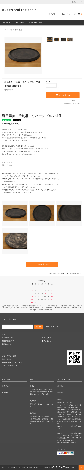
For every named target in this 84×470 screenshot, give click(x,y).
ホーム (4, 30)
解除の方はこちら (52, 326)
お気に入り (11, 90)
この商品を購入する (42, 264)
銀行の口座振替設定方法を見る (66, 442)
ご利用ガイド (7, 23)
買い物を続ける (74, 273)
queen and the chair (19, 10)
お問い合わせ (19, 23)
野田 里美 (18, 30)
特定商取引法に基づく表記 (72, 103)
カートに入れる (64, 95)
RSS (3, 359)
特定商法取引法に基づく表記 (12, 362)
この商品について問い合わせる (56, 273)
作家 (10, 30)
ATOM (9, 359)
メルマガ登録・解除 (34, 23)
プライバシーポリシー (10, 365)
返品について (76, 100)
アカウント (77, 2)
